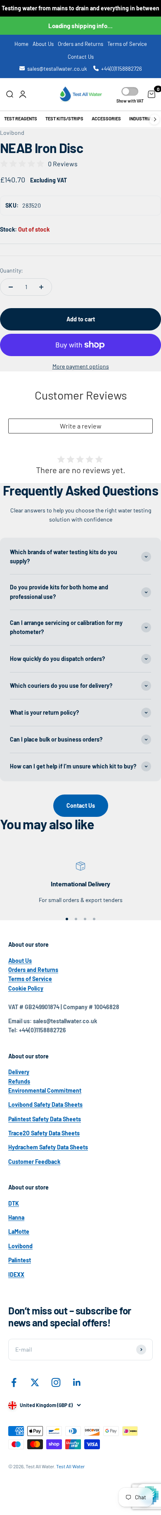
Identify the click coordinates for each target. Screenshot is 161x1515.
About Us (43, 44)
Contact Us (81, 56)
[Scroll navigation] (154, 119)
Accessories (106, 119)
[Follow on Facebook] (13, 1382)
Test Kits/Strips (64, 119)
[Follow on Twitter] (34, 1382)
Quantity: (11, 270)
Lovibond (12, 132)
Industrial (141, 119)
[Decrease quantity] (10, 287)
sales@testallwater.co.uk (57, 68)
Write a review (81, 426)
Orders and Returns (80, 44)
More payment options (80, 366)
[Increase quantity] (41, 287)
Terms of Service (127, 44)
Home (21, 44)
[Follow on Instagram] (56, 1382)
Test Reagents (20, 119)
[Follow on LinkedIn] (77, 1382)
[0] (151, 94)
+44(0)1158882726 (121, 68)
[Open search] (9, 94)
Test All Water (70, 1466)
